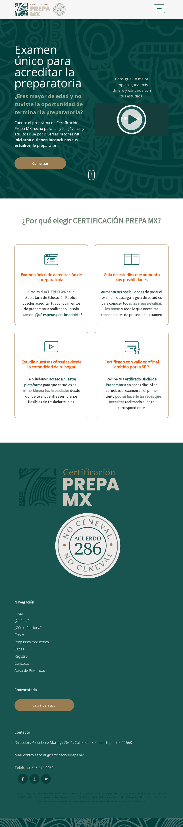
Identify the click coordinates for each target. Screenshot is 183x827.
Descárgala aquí (44, 705)
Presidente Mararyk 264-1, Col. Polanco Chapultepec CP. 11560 (82, 742)
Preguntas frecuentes (32, 641)
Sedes (19, 649)
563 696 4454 (42, 767)
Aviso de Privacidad (30, 670)
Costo (19, 634)
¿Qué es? (22, 620)
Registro (21, 656)
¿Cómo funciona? (28, 627)
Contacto (22, 663)
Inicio (19, 613)
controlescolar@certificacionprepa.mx (53, 755)
